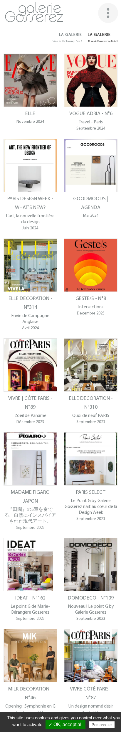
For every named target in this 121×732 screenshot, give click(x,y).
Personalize (102, 725)
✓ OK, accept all (65, 724)
